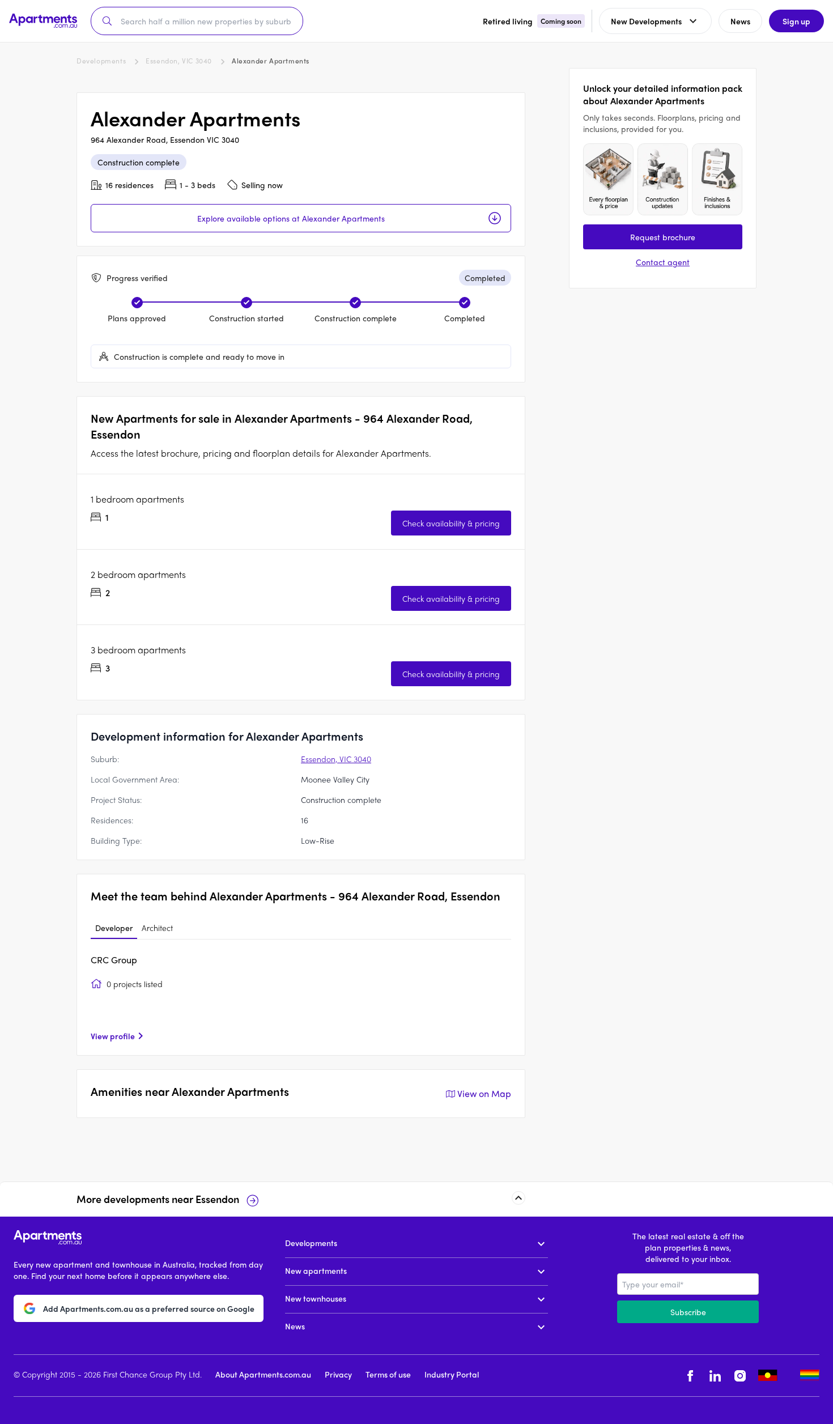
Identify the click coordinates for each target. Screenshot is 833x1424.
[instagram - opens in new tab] (740, 1375)
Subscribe (688, 1311)
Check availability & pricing (451, 523)
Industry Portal (451, 1374)
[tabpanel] (301, 997)
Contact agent (663, 261)
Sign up (796, 21)
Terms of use (388, 1374)
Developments (101, 61)
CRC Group (114, 959)
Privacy (338, 1374)
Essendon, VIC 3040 (179, 61)
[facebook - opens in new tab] (690, 1375)
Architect (157, 927)
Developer (114, 927)
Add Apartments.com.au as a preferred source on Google (148, 1308)
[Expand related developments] (518, 1198)
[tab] (114, 928)
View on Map (484, 1093)
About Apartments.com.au (263, 1374)
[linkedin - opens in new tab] (715, 1375)
